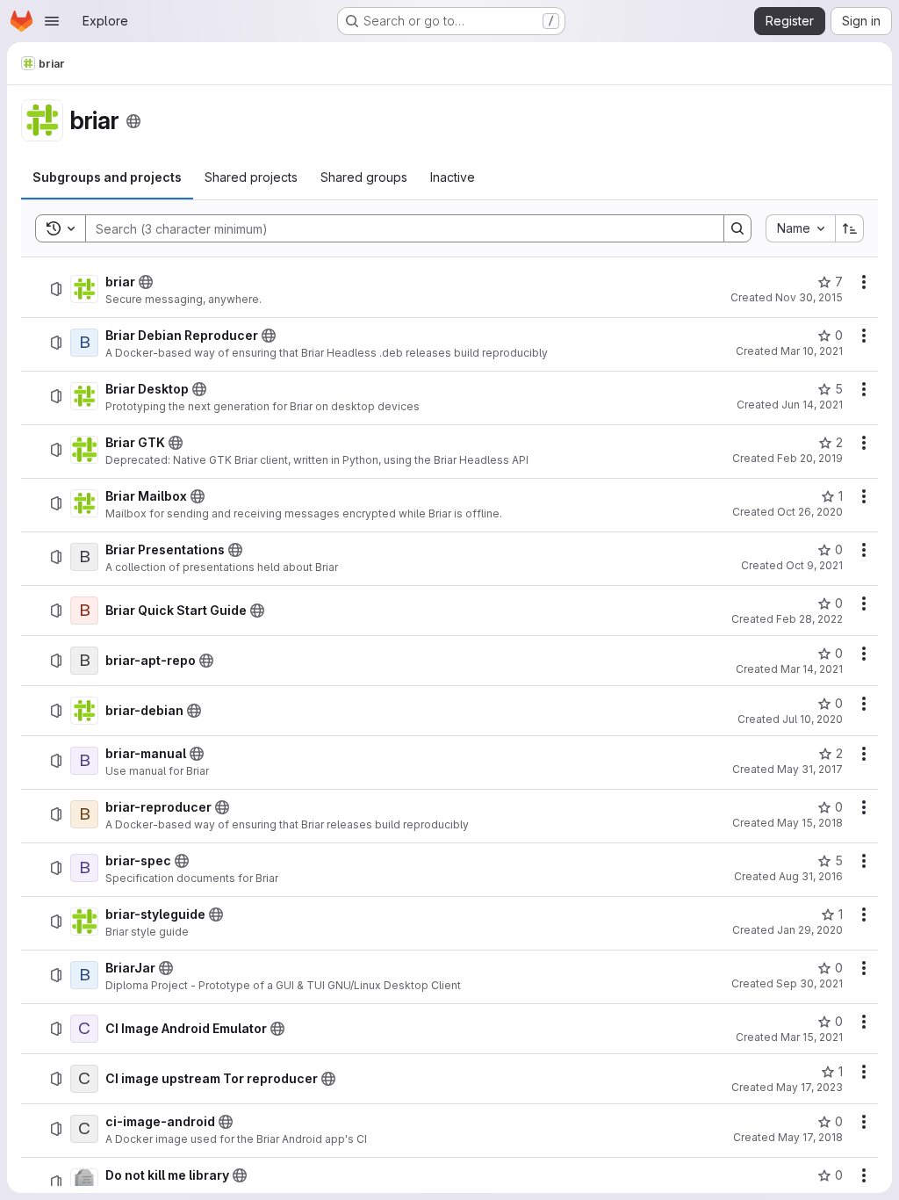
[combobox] (800, 228)
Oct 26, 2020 (810, 511)
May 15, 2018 (810, 822)
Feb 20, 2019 (810, 458)
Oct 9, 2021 (814, 565)
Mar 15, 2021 (811, 1037)
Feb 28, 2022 (809, 618)
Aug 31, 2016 (811, 876)
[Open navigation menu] (52, 21)
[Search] (737, 228)
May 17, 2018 (810, 1137)
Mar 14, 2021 (811, 669)
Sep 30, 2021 (809, 983)
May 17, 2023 (809, 1087)
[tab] (107, 177)
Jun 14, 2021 (812, 404)
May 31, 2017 (810, 769)
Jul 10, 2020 (812, 719)
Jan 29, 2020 (810, 929)
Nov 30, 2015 (809, 297)
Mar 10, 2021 (811, 351)
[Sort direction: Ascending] (850, 228)
